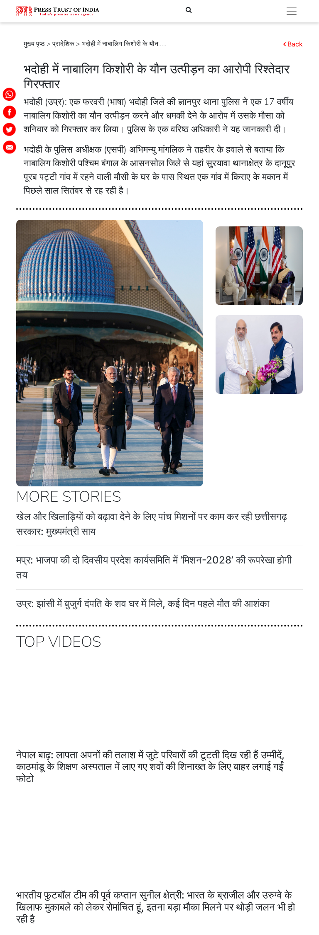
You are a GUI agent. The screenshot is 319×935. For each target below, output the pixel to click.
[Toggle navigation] (291, 11)
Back (295, 44)
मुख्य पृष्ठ (34, 44)
